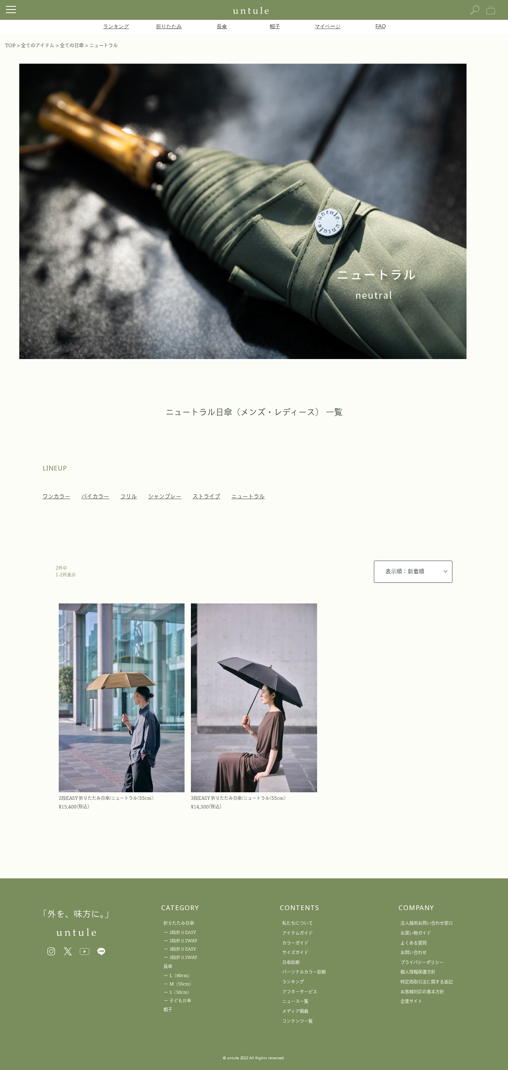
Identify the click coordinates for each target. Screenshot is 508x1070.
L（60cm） (180, 976)
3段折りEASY (182, 949)
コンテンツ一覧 (297, 1021)
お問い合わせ (413, 952)
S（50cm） (180, 992)
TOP (10, 45)
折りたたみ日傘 (179, 923)
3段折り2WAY (183, 957)
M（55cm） (181, 984)
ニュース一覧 (295, 1001)
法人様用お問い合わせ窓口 (426, 923)
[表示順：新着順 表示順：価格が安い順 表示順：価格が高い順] (413, 572)
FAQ (380, 26)
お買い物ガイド (415, 933)
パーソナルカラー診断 (304, 972)
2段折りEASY (182, 932)
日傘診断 (291, 962)
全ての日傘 (72, 45)
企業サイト (411, 1001)
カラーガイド (295, 943)
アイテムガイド (297, 933)
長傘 (222, 26)
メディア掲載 (295, 1011)
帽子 (275, 26)
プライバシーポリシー (422, 962)
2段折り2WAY (183, 941)
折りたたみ (169, 26)
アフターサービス (299, 991)
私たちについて (297, 923)
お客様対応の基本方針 (422, 991)
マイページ (328, 26)
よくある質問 (413, 943)
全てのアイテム (37, 45)
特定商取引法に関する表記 (426, 982)
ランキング (116, 26)
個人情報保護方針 (417, 972)
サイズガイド (295, 952)
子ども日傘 (180, 1001)
